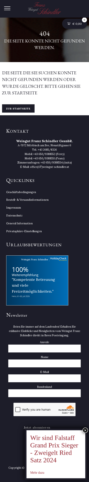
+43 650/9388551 (44, 158)
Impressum (13, 207)
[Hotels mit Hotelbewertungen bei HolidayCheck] (57, 259)
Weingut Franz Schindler (34, 259)
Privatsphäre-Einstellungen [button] (24, 231)
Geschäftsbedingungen (21, 192)
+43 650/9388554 (52, 162)
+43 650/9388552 (44, 154)
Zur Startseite (18, 108)
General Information (19, 223)
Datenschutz (14, 215)
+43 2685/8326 (47, 149)
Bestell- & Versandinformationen (27, 200)
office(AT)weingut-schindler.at (49, 167)
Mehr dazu (37, 472)
